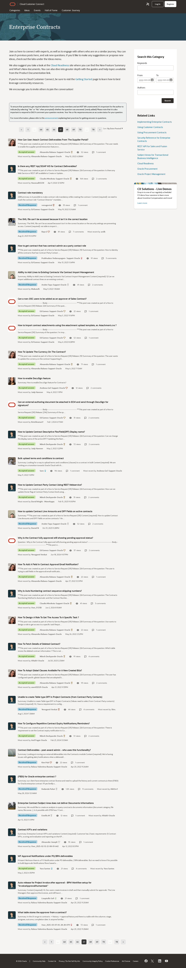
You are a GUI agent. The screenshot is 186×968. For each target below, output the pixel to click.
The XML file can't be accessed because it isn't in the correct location (53, 219)
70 (80, 129)
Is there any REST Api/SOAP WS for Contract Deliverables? (47, 166)
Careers (135, 961)
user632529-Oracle (39, 687)
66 (54, 129)
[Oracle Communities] (147, 4)
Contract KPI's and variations (32, 829)
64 (41, 129)
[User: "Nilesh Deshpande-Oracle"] (12, 434)
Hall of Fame (51, 10)
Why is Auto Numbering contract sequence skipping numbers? (50, 590)
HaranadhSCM (37, 183)
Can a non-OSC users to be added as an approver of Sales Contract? (52, 298)
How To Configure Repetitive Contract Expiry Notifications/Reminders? (54, 723)
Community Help (39, 961)
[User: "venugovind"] (12, 195)
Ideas (27, 10)
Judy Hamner (37, 392)
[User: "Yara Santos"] (12, 859)
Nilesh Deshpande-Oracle (51, 444)
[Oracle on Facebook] (146, 961)
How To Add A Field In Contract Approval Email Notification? (48, 564)
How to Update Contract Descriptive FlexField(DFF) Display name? (51, 431)
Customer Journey (71, 10)
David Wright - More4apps (42, 501)
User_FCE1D (36, 607)
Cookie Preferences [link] (112, 961)
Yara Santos (45, 868)
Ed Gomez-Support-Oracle (42, 209)
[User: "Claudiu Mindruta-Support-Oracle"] (12, 169)
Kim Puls (45, 762)
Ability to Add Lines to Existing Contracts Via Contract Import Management (56, 272)
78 (93, 129)
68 (67, 129)
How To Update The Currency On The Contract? (42, 351)
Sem (42, 470)
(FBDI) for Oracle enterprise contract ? (37, 776)
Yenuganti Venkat (39, 554)
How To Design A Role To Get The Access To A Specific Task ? (48, 617)
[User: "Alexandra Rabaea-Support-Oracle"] (12, 142)
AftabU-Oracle (37, 660)
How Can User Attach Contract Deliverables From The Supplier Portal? (53, 139)
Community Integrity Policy (93, 961)
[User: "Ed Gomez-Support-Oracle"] (12, 301)
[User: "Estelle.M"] (12, 806)
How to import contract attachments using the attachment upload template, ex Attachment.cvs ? (67, 325)
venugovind (47, 205)
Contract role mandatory (30, 192)
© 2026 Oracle (21, 961)
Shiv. (113, 709)
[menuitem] (158, 4)
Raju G (44, 231)
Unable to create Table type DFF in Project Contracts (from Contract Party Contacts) (60, 696)
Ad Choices (126, 961)
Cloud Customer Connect (32, 4)
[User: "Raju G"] (12, 222)
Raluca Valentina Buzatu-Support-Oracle (49, 766)
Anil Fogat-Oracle (39, 740)
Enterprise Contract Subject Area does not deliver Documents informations (56, 803)
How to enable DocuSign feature (34, 378)
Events (37, 10)
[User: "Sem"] (12, 461)
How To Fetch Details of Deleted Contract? (39, 643)
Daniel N (35, 528)
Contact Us (52, 961)
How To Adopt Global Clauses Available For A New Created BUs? (50, 670)
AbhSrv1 (114, 789)
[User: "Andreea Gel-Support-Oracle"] (12, 381)
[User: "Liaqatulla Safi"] (12, 885)
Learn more (142, 203)
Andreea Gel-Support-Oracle (52, 388)
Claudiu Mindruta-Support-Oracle (54, 178)
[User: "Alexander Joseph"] (12, 832)
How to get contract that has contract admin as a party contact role (52, 245)
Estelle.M (46, 815)
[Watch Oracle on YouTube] (166, 961)
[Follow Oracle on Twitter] (152, 961)
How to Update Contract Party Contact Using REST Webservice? (50, 484)
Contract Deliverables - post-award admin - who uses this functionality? (54, 750)
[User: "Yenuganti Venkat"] (12, 699)
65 (47, 129)
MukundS (35, 289)
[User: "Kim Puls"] (12, 753)
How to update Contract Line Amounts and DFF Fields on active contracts (55, 511)
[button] (114, 128)
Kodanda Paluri (48, 789)
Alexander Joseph (49, 842)
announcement (51, 118)
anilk (103, 231)
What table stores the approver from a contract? (42, 912)
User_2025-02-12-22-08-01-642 (45, 846)
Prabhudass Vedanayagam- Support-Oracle (61, 258)
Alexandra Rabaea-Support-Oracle (55, 152)
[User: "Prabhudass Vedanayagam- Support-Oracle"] (12, 248)
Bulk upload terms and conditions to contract (41, 458)
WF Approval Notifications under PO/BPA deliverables (45, 856)
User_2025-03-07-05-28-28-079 (56, 925)
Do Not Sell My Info (73, 961)
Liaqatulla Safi (48, 898)
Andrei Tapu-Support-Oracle (54, 284)
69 (74, 129)
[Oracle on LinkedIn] (159, 961)
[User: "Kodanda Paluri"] (12, 779)
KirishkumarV (37, 422)
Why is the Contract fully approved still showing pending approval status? (55, 537)
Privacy (61, 961)
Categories (15, 10)
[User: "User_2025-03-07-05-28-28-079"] (12, 915)
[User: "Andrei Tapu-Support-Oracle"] (12, 275)
